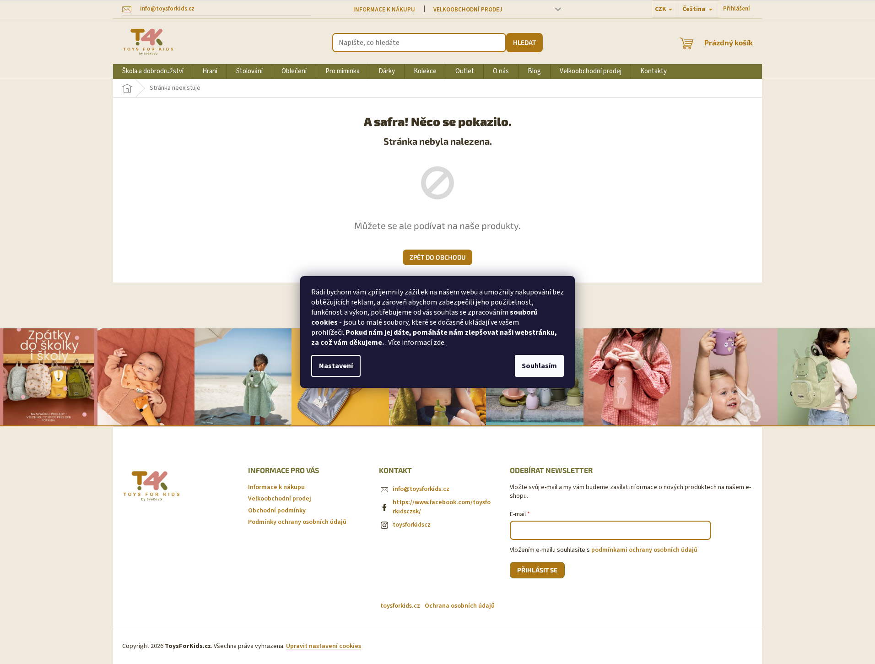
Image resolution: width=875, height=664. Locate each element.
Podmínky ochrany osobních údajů (297, 522)
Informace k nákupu (384, 9)
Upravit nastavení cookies (323, 646)
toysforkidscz (412, 524)
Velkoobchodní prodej (467, 9)
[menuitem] (153, 71)
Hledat (524, 42)
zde (438, 342)
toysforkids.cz (400, 605)
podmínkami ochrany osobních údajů (644, 550)
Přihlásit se (537, 570)
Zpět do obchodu (437, 257)
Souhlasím (539, 366)
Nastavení (336, 366)
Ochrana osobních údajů (460, 605)
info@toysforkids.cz (421, 489)
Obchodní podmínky (277, 510)
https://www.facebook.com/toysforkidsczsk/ (442, 507)
